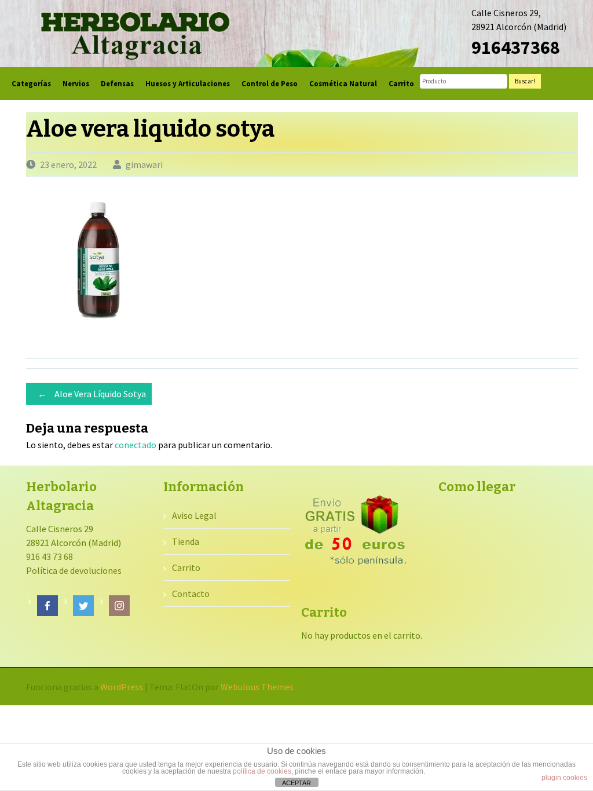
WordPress (121, 687)
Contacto (191, 593)
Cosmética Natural (343, 83)
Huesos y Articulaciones (187, 83)
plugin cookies (564, 778)
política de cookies (262, 771)
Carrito (401, 83)
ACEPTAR (296, 782)
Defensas (117, 83)
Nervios (76, 83)
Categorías (31, 83)
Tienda (185, 541)
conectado (135, 445)
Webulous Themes (257, 687)
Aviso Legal (194, 515)
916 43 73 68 (49, 556)
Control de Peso (269, 83)
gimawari (144, 164)
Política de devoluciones (74, 570)
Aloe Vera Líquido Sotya (92, 394)
